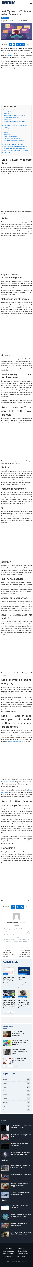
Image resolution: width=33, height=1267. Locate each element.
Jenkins (8, 129)
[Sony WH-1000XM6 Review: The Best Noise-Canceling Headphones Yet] (5, 1186)
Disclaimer (8, 1256)
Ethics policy (21, 1256)
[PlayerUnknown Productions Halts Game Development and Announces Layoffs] (5, 1217)
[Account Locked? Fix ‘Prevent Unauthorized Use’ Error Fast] (9, 971)
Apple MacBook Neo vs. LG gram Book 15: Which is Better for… (20, 1042)
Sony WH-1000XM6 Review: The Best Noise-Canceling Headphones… (19, 1185)
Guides (5, 1083)
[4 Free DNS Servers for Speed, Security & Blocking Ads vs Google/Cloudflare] (7, 1052)
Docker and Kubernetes (12, 131)
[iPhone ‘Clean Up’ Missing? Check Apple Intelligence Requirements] (5, 1137)
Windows (5, 1102)
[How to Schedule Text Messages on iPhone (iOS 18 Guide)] (5, 1128)
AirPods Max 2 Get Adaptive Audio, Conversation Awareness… (20, 1033)
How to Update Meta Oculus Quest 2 (21, 1174)
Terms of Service (8, 1254)
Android (5, 1087)
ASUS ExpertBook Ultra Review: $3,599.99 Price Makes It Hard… (19, 1060)
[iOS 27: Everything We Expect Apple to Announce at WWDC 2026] (5, 1155)
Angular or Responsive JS (13, 138)
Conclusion (7, 152)
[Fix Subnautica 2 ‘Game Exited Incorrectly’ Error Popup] (5, 1208)
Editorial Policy (23, 1254)
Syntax (8, 114)
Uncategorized (5, 17)
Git (7, 133)
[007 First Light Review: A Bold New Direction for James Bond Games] (5, 1234)
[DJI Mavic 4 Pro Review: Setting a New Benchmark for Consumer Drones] (5, 1195)
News (4, 1106)
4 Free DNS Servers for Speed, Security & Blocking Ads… (20, 1051)
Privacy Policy (22, 1251)
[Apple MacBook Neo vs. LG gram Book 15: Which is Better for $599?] (7, 1043)
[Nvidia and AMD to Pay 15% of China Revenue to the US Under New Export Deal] (9, 994)
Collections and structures (13, 117)
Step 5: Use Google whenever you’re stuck (16, 150)
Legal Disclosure (8, 1251)
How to (6, 974)
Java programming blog (14, 742)
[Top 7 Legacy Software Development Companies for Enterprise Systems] (24, 971)
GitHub (3, 782)
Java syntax (18, 700)
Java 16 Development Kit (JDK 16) (15, 140)
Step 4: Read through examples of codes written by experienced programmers (15, 147)
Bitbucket (11, 782)
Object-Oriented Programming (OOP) (15, 115)
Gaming (5, 1098)
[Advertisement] (16, 87)
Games (5, 1094)
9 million (10, 55)
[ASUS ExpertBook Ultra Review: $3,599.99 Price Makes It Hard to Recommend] (7, 1061)
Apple (4, 1091)
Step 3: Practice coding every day (13, 144)
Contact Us (20, 1248)
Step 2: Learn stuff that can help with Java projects (15, 126)
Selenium (8, 134)
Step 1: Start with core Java (11, 112)
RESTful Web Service (11, 136)
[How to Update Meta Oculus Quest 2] (5, 1177)
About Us (9, 1248)
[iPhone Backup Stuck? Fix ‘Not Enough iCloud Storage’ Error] (5, 1146)
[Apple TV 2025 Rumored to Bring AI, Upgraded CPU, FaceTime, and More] (24, 994)
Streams (8, 119)
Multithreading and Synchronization (15, 121)
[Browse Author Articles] (16, 916)
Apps (4, 1110)
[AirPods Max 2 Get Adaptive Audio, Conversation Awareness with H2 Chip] (7, 1034)
